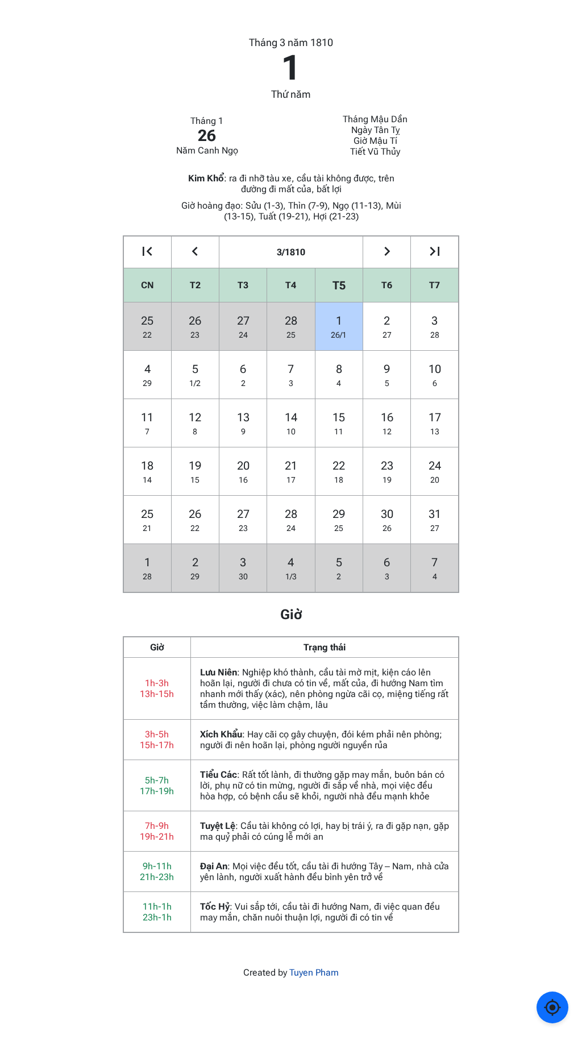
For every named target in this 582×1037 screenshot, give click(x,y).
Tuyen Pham (314, 972)
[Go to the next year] (434, 252)
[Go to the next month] (386, 252)
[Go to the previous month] (195, 252)
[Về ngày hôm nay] (552, 1007)
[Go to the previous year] (147, 252)
